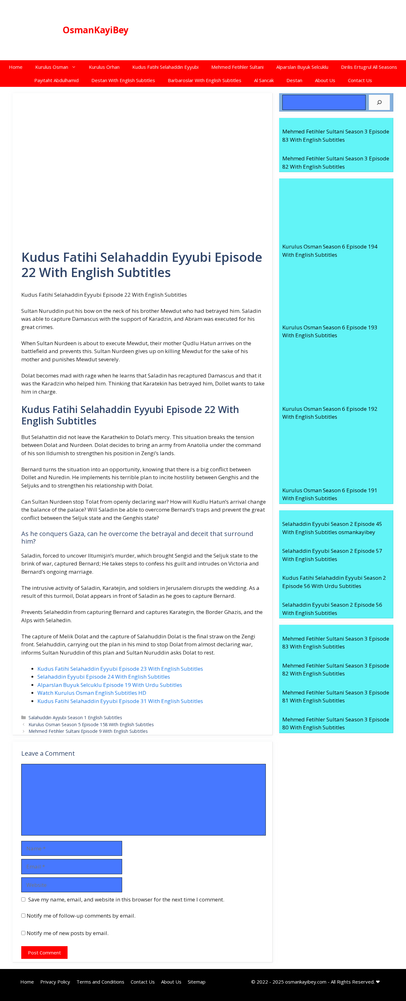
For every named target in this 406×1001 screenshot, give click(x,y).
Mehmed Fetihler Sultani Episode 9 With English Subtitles (88, 731)
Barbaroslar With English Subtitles (204, 80)
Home (16, 67)
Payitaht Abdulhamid (56, 80)
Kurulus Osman (51, 67)
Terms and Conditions (100, 981)
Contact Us (360, 80)
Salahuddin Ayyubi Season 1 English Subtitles (75, 717)
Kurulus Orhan (104, 67)
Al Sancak (264, 80)
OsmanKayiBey (95, 30)
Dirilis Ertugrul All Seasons (369, 67)
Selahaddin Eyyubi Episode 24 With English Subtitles (103, 676)
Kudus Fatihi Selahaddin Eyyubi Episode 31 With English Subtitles (120, 701)
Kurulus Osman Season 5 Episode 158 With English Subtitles (91, 724)
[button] (75, 67)
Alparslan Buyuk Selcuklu (302, 67)
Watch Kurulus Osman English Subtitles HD (91, 692)
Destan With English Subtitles (123, 80)
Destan (294, 80)
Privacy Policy (55, 981)
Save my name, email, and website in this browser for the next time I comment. (126, 899)
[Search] (379, 102)
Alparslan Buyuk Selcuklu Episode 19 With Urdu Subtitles (109, 684)
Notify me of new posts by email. (67, 933)
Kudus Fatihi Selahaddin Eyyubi (165, 67)
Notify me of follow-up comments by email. (81, 915)
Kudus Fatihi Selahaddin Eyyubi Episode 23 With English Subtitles (120, 668)
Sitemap (197, 981)
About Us (325, 80)
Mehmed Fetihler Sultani (237, 67)
